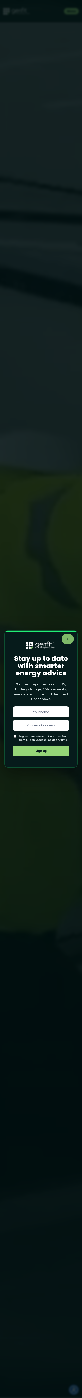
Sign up (41, 751)
